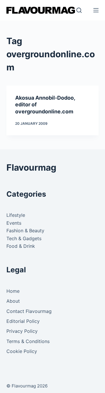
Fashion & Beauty (25, 230)
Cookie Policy (21, 351)
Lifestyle (15, 215)
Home (13, 291)
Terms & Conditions (28, 341)
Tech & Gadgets (23, 238)
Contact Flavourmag (29, 311)
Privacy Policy (22, 331)
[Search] (79, 10)
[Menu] (96, 10)
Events (13, 223)
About (13, 301)
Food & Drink (20, 246)
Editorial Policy (23, 321)
